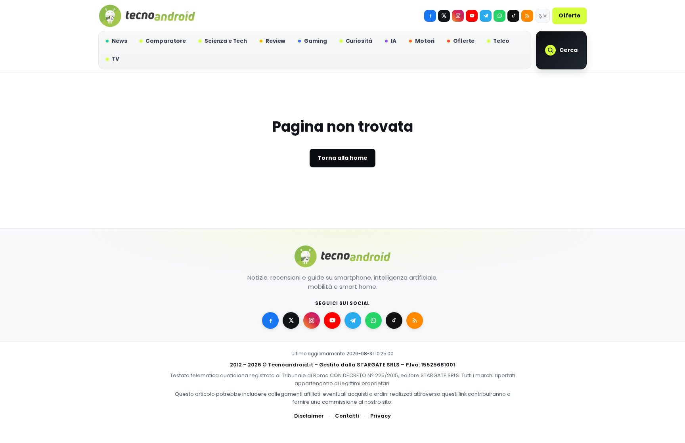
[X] (444, 16)
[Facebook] (430, 16)
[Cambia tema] (543, 16)
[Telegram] (486, 16)
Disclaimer (309, 416)
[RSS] (527, 16)
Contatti (347, 416)
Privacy (380, 416)
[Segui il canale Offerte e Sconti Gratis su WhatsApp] (499, 16)
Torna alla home (342, 158)
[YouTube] (472, 16)
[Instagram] (458, 16)
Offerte (569, 15)
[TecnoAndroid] (147, 16)
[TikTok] (513, 16)
